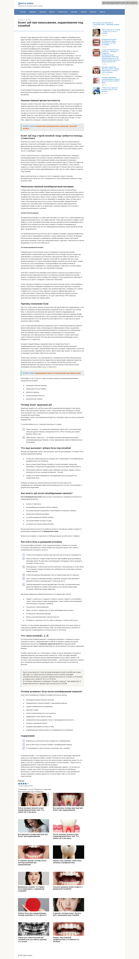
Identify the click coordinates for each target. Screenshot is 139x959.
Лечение (74, 12)
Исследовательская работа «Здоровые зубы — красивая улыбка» (106, 23)
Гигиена (83, 12)
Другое (102, 12)
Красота (93, 12)
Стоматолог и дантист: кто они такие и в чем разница (110, 89)
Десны (51, 12)
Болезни (43, 12)
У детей (22, 12)
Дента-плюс (26, 3)
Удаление (32, 12)
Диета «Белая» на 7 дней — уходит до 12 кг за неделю (111, 31)
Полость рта (62, 12)
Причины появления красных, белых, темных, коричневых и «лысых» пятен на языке (111, 69)
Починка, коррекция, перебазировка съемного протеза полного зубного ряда (111, 80)
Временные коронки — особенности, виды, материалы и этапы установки (110, 42)
